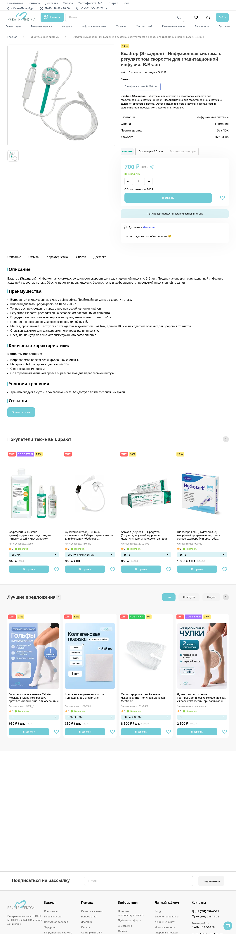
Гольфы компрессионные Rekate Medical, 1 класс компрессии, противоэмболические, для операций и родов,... (33, 698)
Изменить (149, 227)
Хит (12, 454)
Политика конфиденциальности (131, 913)
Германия (222, 123)
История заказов (165, 927)
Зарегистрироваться (167, 916)
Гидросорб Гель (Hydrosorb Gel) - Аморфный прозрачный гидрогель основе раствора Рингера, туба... (198, 535)
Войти (222, 17)
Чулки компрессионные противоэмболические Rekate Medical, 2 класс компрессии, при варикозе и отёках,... (201, 698)
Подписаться (211, 880)
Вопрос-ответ (89, 916)
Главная (12, 36)
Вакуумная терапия (56, 921)
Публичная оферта (129, 920)
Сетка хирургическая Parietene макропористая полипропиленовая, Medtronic (143, 698)
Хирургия (49, 927)
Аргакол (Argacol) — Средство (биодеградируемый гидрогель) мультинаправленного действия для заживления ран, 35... (144, 535)
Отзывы (33, 257)
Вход (158, 911)
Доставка (99, 257)
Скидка (211, 597)
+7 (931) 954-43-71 (207, 911)
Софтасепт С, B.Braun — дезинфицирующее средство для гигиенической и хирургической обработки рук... (30, 535)
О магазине (125, 925)
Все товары (51, 911)
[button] (226, 439)
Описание (14, 257)
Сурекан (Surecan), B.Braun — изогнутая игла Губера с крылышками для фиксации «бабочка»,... (89, 535)
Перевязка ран (53, 916)
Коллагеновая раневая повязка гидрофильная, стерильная (84, 696)
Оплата (81, 257)
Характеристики (58, 257)
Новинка (137, 616)
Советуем (25, 454)
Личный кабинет (164, 921)
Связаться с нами (92, 911)
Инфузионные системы (45, 36)
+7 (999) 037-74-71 (207, 916)
